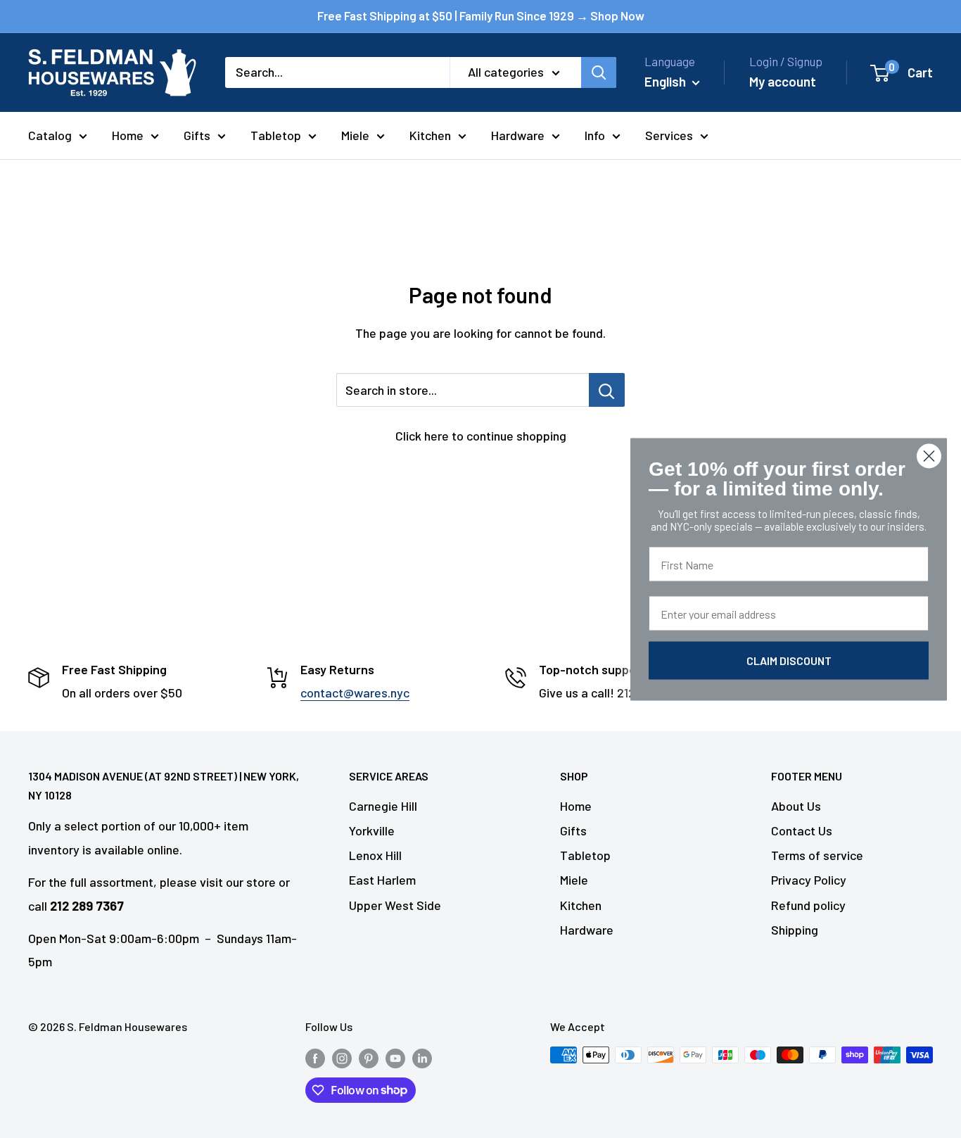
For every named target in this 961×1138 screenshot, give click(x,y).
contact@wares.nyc (354, 692)
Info (595, 135)
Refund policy (808, 905)
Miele (355, 135)
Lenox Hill (375, 855)
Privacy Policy (808, 879)
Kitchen (430, 135)
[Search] (598, 72)
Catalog (50, 135)
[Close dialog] (929, 455)
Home (128, 135)
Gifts (197, 135)
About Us (796, 806)
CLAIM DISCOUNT (789, 659)
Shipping (794, 929)
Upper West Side (395, 905)
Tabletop (275, 135)
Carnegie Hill (383, 806)
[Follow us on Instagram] (342, 1057)
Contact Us (801, 830)
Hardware (518, 135)
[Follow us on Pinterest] (368, 1057)
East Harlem (382, 879)
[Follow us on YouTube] (395, 1057)
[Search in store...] (607, 390)
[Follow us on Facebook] (315, 1057)
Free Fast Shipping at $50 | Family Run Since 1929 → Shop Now (480, 15)
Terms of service (817, 855)
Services (669, 135)
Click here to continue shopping (480, 435)
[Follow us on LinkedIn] (422, 1057)
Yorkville (372, 830)
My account (782, 81)
